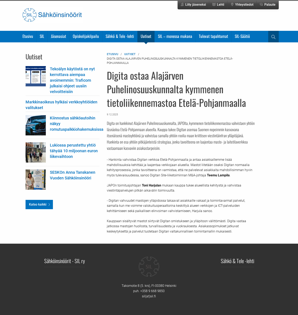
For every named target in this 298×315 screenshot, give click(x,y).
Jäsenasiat (58, 36)
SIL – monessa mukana (175, 36)
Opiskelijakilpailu (86, 36)
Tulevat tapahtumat (213, 36)
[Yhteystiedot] (149, 270)
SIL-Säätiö (242, 36)
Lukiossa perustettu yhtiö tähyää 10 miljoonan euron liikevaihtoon (74, 151)
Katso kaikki (37, 204)
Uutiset (146, 36)
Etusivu (28, 36)
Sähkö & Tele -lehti (120, 36)
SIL (42, 36)
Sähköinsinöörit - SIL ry (64, 261)
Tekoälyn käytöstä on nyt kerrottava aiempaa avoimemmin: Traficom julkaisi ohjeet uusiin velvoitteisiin (72, 80)
